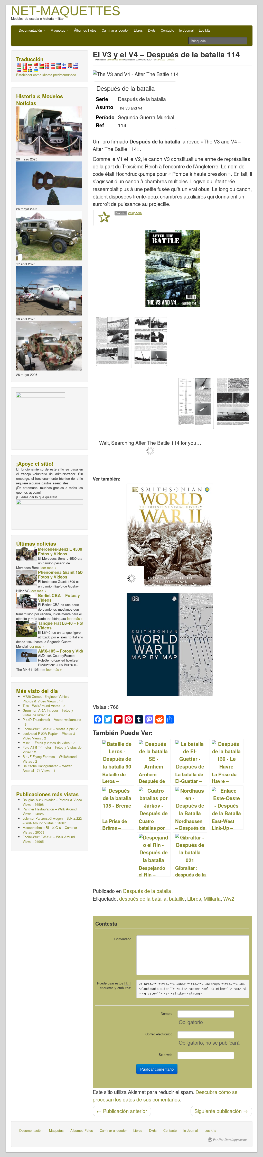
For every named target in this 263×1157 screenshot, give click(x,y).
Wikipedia (135, 213)
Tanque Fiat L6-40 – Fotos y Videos (65, 625)
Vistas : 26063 (50, 830)
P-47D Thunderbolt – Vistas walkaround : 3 (52, 722)
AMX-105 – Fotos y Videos (63, 651)
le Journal (186, 30)
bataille (177, 898)
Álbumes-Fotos (85, 30)
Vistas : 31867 (52, 820)
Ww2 (228, 898)
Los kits (205, 30)
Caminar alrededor (115, 30)
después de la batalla (142, 898)
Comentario (122, 938)
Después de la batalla (147, 890)
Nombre (166, 1013)
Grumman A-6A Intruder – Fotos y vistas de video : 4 (48, 712)
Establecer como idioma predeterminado (46, 74)
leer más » (48, 567)
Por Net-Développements (230, 1139)
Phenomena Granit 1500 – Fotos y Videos (63, 574)
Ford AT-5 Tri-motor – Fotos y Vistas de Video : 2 (52, 749)
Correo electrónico (158, 1034)
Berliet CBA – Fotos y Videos (59, 597)
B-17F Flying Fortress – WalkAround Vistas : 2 (50, 759)
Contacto (167, 30)
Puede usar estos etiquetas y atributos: (114, 985)
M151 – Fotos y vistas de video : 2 (48, 742)
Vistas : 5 (44, 705)
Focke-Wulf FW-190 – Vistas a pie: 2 (50, 728)
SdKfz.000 (160, 59)
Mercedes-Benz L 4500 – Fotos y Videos (62, 551)
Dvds (152, 30)
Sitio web (165, 1054)
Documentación (31, 30)
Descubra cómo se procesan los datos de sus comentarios (165, 1095)
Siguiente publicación (221, 1111)
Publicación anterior (122, 1111)
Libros (138, 30)
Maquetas (58, 30)
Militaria (212, 898)
